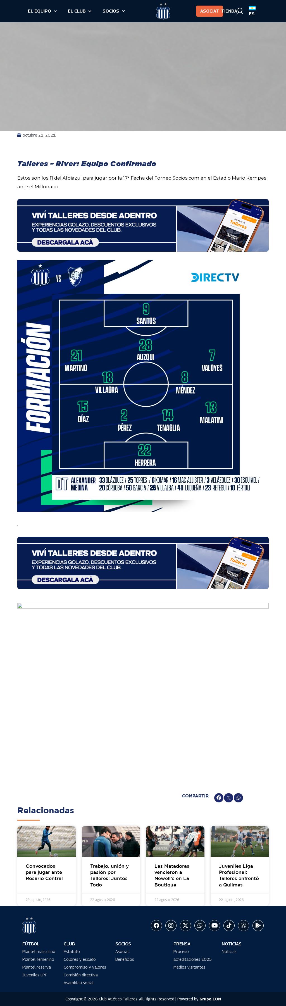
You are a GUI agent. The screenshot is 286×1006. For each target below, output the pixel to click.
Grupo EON (210, 999)
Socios (111, 11)
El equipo (39, 11)
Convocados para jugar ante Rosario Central (44, 872)
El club (77, 11)
